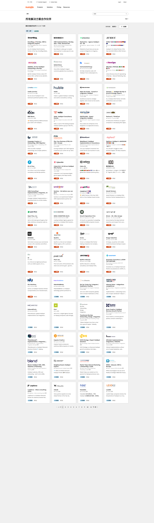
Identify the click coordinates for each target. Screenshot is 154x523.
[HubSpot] (30, 7)
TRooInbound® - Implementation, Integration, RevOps (37, 340)
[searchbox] (110, 13)
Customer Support (42, 2)
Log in (119, 2)
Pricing (59, 7)
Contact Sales (54, 2)
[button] (126, 19)
